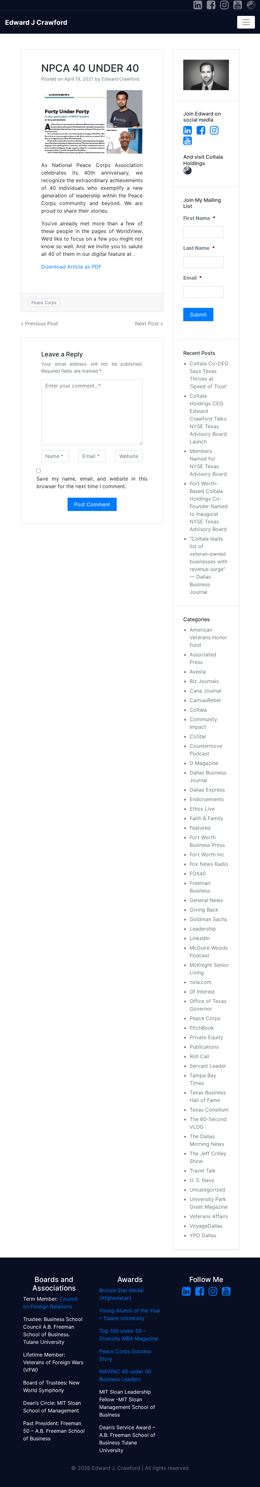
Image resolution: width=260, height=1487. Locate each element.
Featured (200, 828)
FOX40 (198, 873)
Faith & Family (206, 818)
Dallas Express (207, 790)
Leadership (203, 929)
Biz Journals (204, 681)
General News (206, 900)
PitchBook (202, 1028)
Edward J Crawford (36, 22)
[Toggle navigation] (246, 22)
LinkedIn (200, 938)
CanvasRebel (205, 700)
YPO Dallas (203, 1235)
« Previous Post (39, 323)
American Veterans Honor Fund (208, 637)
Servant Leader (208, 1066)
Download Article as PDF (71, 266)
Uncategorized (207, 1189)
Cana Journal (205, 690)
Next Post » (149, 323)
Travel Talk (203, 1170)
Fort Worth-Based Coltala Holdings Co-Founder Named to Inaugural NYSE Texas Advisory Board (209, 506)
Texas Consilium (209, 1109)
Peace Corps (43, 302)
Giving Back (204, 909)
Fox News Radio (209, 864)
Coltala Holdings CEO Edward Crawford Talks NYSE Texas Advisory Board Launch (208, 419)
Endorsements (207, 799)
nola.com (200, 982)
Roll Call (199, 1056)
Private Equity (206, 1037)
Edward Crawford (120, 79)
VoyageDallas (206, 1226)
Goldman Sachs (208, 919)
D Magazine (204, 763)
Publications (204, 1047)
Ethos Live (202, 809)
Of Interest (202, 991)
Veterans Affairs (209, 1216)
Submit (198, 314)
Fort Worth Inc (207, 854)
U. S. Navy (202, 1180)
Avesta (198, 671)
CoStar (198, 736)
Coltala (198, 710)
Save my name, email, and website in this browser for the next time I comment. (91, 482)
